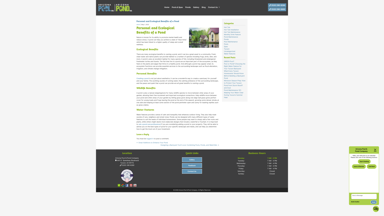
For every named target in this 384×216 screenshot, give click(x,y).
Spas (226, 47)
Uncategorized (229, 51)
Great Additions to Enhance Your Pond (152, 143)
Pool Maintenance (231, 42)
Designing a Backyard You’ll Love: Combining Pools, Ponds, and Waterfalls (190, 145)
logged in (150, 139)
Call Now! (372, 166)
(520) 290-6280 (278, 5)
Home (166, 7)
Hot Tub (227, 27)
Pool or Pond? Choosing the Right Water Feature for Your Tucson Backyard (234, 66)
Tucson (226, 49)
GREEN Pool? (229, 61)
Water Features (229, 54)
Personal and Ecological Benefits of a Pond (157, 21)
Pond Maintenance (231, 37)
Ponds (188, 7)
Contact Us (213, 7)
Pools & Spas (177, 7)
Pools (226, 44)
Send (373, 202)
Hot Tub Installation (231, 30)
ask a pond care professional (150, 124)
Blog (204, 7)
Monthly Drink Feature (232, 35)
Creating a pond (142, 78)
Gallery (196, 7)
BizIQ (352, 201)
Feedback (192, 165)
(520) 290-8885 (278, 9)
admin (138, 24)
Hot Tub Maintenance (232, 32)
